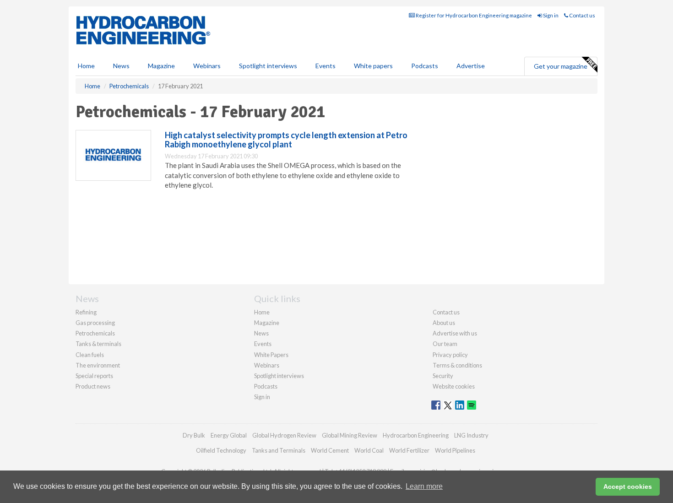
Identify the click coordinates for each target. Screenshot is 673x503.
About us (444, 322)
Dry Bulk (194, 435)
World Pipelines (455, 450)
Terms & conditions (457, 365)
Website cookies (454, 386)
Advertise (470, 66)
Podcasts (424, 66)
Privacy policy (450, 354)
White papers (373, 66)
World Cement (330, 450)
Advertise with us (455, 333)
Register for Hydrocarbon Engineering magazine (473, 15)
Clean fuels (90, 354)
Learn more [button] (424, 486)
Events (325, 66)
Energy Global (229, 435)
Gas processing (95, 322)
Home (86, 66)
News (261, 333)
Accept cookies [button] (627, 486)
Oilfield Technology (221, 450)
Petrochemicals (95, 333)
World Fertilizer (409, 450)
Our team (445, 343)
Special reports (94, 375)
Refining (86, 312)
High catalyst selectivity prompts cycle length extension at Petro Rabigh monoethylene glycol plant (286, 139)
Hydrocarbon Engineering (416, 435)
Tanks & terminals (98, 343)
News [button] (121, 66)
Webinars (207, 66)
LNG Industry (471, 435)
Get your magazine (560, 66)
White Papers (271, 354)
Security (443, 375)
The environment (98, 365)
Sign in (550, 15)
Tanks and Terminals (278, 450)
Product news (93, 386)
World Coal (369, 450)
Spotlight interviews (268, 66)
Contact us (581, 15)
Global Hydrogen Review (284, 435)
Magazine (161, 66)
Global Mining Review (349, 435)
